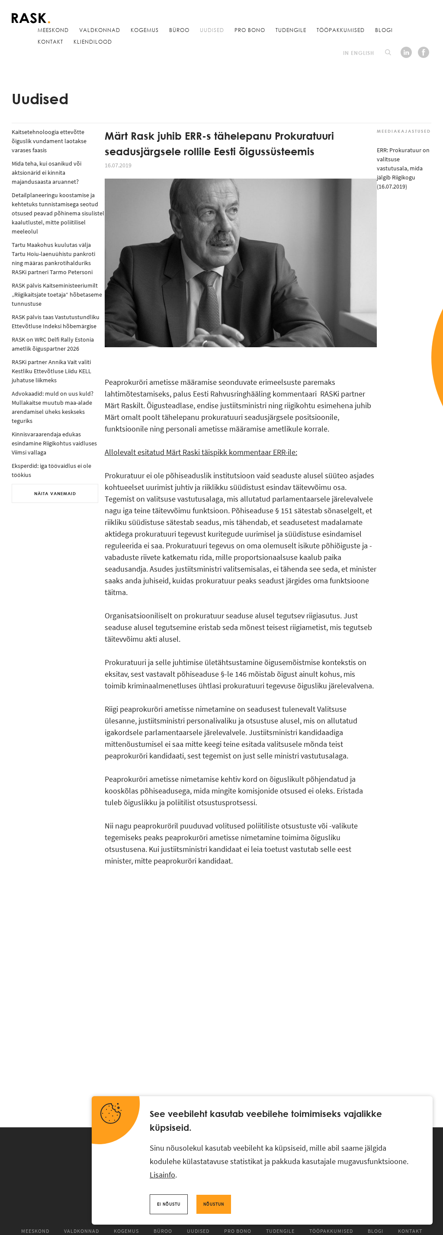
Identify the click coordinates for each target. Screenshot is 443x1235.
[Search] (388, 52)
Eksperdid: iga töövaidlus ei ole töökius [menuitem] (51, 470)
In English (358, 53)
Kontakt (50, 41)
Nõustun (213, 1204)
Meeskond (53, 30)
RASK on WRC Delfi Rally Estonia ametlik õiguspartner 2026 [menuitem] (53, 344)
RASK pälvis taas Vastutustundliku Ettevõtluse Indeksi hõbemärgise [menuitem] (56, 321)
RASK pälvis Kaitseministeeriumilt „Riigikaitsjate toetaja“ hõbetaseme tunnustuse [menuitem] (57, 294)
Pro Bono (249, 30)
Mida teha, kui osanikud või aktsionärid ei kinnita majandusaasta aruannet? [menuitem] (46, 173)
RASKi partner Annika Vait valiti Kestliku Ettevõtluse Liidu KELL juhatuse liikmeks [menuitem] (51, 371)
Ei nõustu (168, 1204)
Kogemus (145, 30)
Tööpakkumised (341, 30)
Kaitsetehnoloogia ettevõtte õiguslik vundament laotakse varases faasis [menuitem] (49, 141)
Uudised (212, 30)
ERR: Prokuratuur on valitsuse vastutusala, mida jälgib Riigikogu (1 (403, 168)
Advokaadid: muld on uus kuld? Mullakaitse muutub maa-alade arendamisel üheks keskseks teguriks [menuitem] (52, 407)
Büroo (179, 30)
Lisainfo (162, 1175)
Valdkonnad (99, 30)
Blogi (384, 30)
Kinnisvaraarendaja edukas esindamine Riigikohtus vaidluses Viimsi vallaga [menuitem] (54, 443)
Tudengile (291, 30)
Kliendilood (93, 41)
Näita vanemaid (55, 493)
